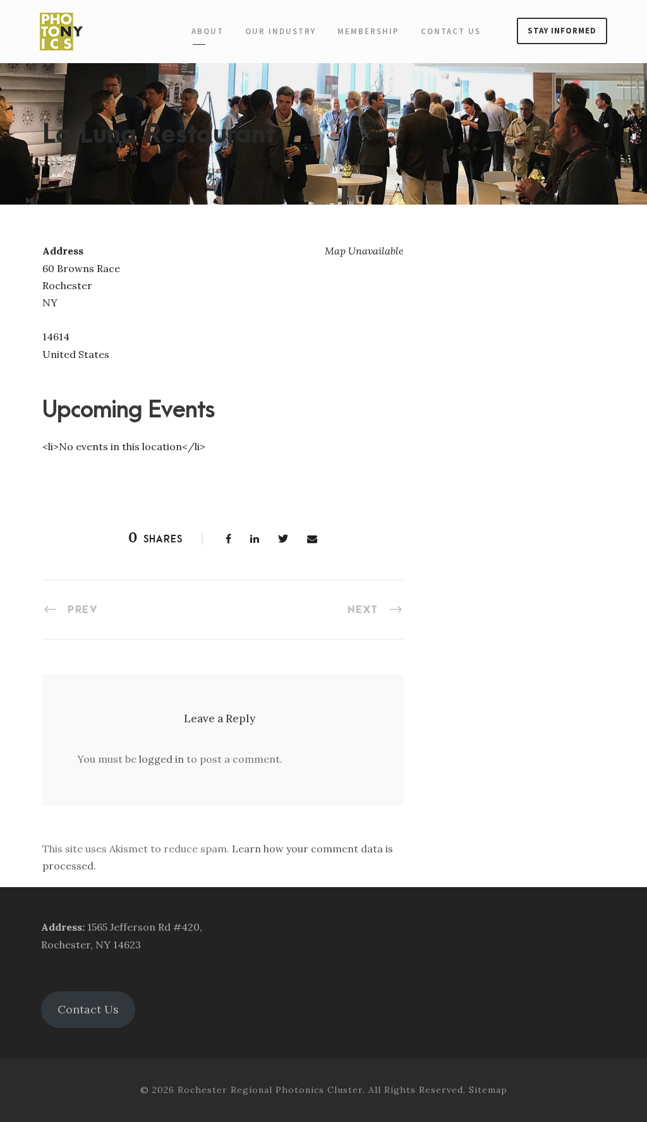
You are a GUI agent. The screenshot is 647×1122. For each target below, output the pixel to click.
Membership (368, 31)
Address (61, 927)
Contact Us (451, 31)
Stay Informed (562, 30)
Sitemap (488, 1089)
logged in (161, 759)
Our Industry (280, 31)
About (207, 31)
